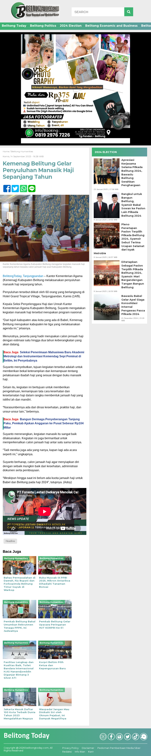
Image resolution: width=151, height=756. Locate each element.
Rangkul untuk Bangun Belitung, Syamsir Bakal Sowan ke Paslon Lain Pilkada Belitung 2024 (133, 204)
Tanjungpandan (33, 276)
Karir (91, 751)
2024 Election (71, 25)
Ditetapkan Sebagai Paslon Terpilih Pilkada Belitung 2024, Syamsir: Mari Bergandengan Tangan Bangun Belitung (132, 274)
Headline (10, 541)
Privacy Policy (70, 748)
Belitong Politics (43, 25)
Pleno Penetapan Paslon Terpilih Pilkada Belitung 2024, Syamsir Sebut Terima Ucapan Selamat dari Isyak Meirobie (119, 239)
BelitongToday (12, 276)
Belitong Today (14, 25)
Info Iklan (80, 751)
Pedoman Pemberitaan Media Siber (119, 748)
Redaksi (67, 751)
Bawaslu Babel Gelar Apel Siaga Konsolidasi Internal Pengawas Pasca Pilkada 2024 (133, 305)
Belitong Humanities (22, 151)
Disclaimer (88, 748)
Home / (7, 151)
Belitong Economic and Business (111, 25)
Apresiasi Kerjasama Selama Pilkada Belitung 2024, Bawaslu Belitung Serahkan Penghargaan (132, 172)
